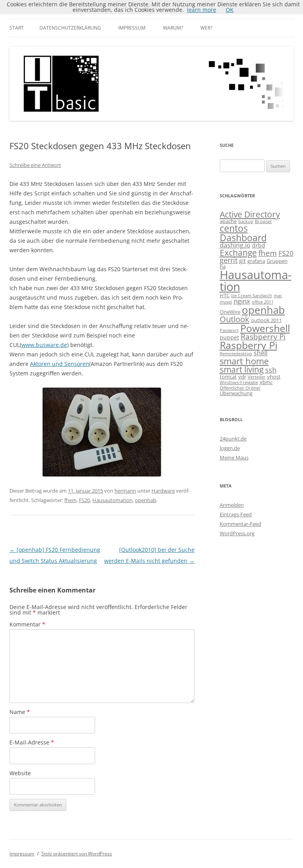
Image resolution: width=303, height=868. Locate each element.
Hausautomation (112, 500)
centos (234, 228)
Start (16, 27)
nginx (242, 301)
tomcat (228, 376)
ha (223, 266)
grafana (256, 260)
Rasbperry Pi (263, 336)
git (242, 260)
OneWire (230, 311)
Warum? (173, 27)
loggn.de (230, 448)
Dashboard (243, 237)
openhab (145, 500)
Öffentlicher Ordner (240, 388)
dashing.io (235, 245)
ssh (271, 370)
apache (228, 221)
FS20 (84, 500)
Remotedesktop (236, 353)
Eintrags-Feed (236, 514)
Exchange (238, 252)
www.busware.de (44, 345)
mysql (226, 302)
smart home (244, 361)
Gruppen (277, 260)
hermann (125, 490)
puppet (229, 337)
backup (245, 221)
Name (19, 712)
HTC (225, 295)
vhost (274, 376)
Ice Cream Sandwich (251, 295)
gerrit (229, 260)
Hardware (163, 490)
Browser (263, 221)
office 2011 (262, 302)
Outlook (234, 318)
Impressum (132, 27)
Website (20, 773)
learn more (201, 9)
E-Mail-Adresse (31, 742)
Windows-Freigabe (239, 382)
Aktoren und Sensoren (59, 363)
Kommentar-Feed (240, 523)
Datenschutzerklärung (70, 27)
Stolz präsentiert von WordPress (76, 853)
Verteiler (257, 377)
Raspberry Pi (248, 345)
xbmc (266, 382)
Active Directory (250, 214)
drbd (258, 245)
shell (260, 353)
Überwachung (236, 393)
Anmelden (232, 504)
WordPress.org (237, 533)
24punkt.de (233, 438)
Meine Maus (234, 457)
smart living (242, 369)
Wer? (206, 27)
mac (278, 295)
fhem (70, 500)
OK (230, 9)
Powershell (265, 328)
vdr (242, 376)
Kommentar (27, 624)
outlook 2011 (266, 320)
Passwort (229, 330)
